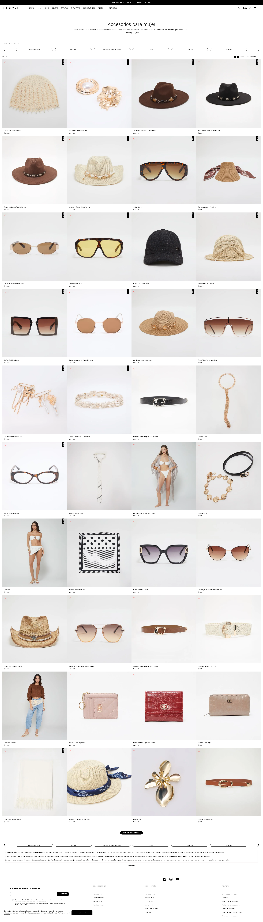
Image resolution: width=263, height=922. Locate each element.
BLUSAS (55, 8)
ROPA (39, 8)
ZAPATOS (64, 8)
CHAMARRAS (75, 8)
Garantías (225, 897)
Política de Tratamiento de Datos (232, 912)
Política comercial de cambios (231, 905)
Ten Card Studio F (150, 897)
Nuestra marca (97, 894)
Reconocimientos (98, 897)
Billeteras (73, 49)
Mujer (6, 43)
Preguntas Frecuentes (151, 908)
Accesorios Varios (34, 49)
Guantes (190, 49)
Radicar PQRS (149, 905)
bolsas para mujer (68, 860)
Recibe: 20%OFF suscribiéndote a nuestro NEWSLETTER (131, 2)
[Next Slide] (258, 49)
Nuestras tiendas (98, 905)
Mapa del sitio (97, 901)
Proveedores (149, 901)
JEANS (47, 8)
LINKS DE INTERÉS (150, 886)
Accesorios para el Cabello (112, 49)
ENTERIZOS (113, 8)
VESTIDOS (102, 8)
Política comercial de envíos (230, 901)
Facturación (148, 912)
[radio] (235, 56)
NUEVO (31, 8)
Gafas (151, 49)
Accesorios (15, 43)
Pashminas (228, 49)
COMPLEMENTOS (89, 8)
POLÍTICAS (225, 886)
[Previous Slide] (4, 49)
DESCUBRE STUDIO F (99, 886)
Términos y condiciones (229, 894)
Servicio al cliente (150, 894)
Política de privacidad (228, 908)
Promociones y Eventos (229, 916)
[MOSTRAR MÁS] (131, 833)
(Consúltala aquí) (42, 901)
